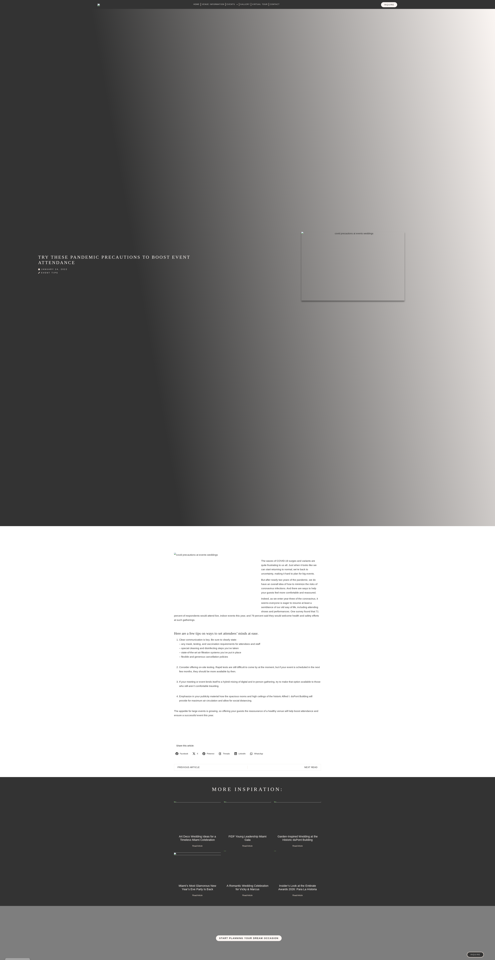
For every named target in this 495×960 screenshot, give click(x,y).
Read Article (197, 846)
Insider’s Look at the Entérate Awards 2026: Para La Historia (297, 887)
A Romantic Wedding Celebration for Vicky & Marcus (247, 887)
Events (231, 4)
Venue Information (213, 4)
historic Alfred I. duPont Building (290, 696)
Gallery (245, 4)
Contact (275, 4)
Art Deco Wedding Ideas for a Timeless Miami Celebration (197, 838)
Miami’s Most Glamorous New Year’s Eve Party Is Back (197, 887)
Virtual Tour (260, 4)
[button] (182, 753)
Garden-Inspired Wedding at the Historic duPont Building (298, 838)
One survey (297, 611)
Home (196, 4)
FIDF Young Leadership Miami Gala (248, 838)
